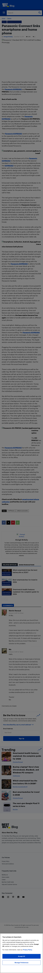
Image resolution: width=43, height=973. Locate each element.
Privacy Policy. (27, 950)
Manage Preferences (21, 962)
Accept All (21, 956)
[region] (21, 953)
